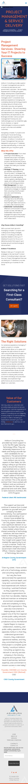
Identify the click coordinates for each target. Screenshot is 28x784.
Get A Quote (14, 306)
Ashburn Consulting (14, 778)
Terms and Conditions (14, 740)
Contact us (14, 745)
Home (14, 734)
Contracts (14, 743)
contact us (9, 422)
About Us (14, 736)
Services (14, 738)
